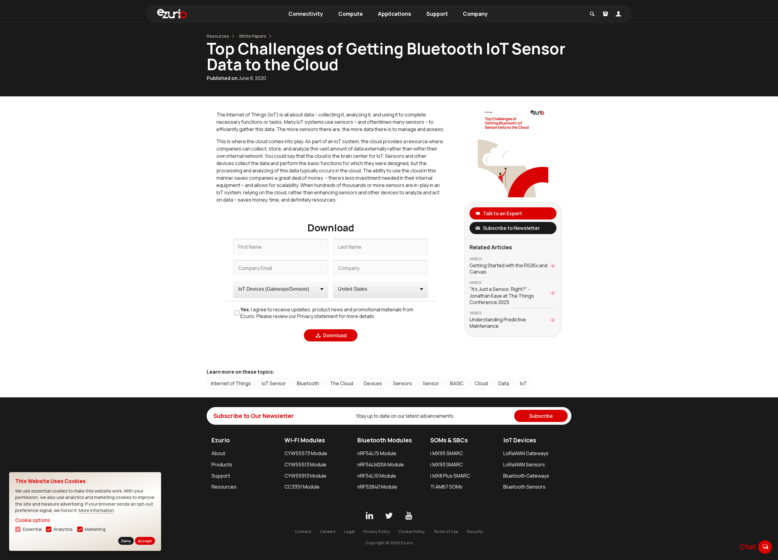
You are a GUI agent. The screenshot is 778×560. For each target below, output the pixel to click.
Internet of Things (231, 383)
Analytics (63, 529)
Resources (218, 36)
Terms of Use (446, 531)
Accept (145, 541)
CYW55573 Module (305, 453)
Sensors (402, 383)
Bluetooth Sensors (524, 486)
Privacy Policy (376, 531)
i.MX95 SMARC (446, 453)
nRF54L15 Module (376, 453)
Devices (373, 383)
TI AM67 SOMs (446, 486)
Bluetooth (308, 383)
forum (765, 547)
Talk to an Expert (502, 213)
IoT (523, 383)
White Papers (252, 36)
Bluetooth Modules (384, 440)
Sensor (431, 383)
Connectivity (305, 13)
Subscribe (541, 416)
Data (503, 383)
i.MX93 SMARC (446, 464)
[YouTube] (408, 516)
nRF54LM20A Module (380, 464)
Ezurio (221, 440)
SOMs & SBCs (449, 440)
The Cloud (341, 383)
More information (96, 510)
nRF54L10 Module (376, 475)
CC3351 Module (301, 486)
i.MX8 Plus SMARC (450, 475)
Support (437, 13)
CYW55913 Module (305, 475)
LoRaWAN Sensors (524, 464)
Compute (350, 13)
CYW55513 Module (305, 464)
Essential (32, 529)
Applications (394, 13)
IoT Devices (519, 440)
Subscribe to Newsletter (511, 228)
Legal (349, 531)
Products (222, 464)
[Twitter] (389, 516)
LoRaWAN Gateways (526, 453)
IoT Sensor (274, 383)
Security (475, 531)
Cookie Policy (411, 531)
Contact (303, 531)
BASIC (457, 383)
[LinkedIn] (369, 516)
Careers (328, 531)
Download (335, 335)
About (218, 453)
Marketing (95, 529)
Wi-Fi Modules (304, 440)
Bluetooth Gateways (526, 475)
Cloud (481, 383)
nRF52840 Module (377, 486)
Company (475, 13)
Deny (126, 541)
